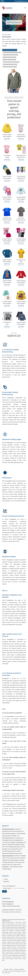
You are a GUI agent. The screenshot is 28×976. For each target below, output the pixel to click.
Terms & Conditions (19, 969)
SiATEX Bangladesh (8, 829)
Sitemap (6, 969)
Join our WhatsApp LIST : (9, 886)
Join (4, 891)
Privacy (11, 969)
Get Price (7, 138)
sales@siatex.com (21, 1)
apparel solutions (7, 856)
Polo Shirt (6, 881)
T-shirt (5, 879)
